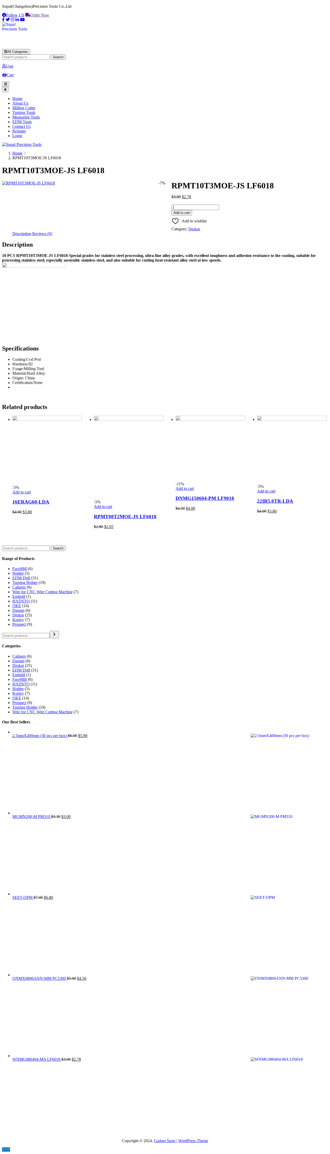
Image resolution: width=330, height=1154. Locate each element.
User (9, 66)
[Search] (54, 634)
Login (17, 135)
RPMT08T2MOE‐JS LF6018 (125, 516)
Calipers (19, 587)
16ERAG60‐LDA (30, 502)
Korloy (18, 619)
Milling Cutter (23, 108)
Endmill (18, 596)
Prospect (19, 624)
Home (17, 98)
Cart (10, 75)
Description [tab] (21, 233)
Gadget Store (165, 1141)
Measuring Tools (26, 117)
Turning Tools (23, 112)
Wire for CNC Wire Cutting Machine (42, 592)
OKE (16, 606)
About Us (20, 103)
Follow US (15, 15)
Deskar (194, 229)
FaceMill (19, 568)
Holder (18, 573)
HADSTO (21, 601)
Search (58, 57)
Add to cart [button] (21, 492)
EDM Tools (22, 122)
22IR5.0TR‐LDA (275, 501)
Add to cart (182, 213)
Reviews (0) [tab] (42, 233)
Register (19, 131)
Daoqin (18, 610)
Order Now (39, 15)
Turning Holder (25, 582)
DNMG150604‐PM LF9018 (205, 498)
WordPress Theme (193, 1141)
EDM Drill (21, 578)
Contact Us (21, 126)
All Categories (17, 52)
